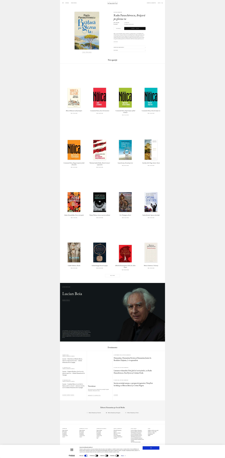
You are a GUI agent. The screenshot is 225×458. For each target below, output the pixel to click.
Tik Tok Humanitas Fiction (136, 436)
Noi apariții (64, 431)
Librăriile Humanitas (117, 430)
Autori (63, 436)
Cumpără (135, 28)
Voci (97, 438)
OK (151, 447)
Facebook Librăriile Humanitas (136, 438)
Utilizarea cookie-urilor (152, 431)
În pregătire (64, 433)
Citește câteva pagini (87, 52)
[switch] (96, 456)
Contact (115, 438)
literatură (126, 22)
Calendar (116, 395)
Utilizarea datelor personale (153, 430)
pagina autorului (66, 300)
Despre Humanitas (117, 435)
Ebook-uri (115, 434)
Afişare (122, 455)
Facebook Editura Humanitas (136, 430)
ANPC (149, 435)
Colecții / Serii (65, 435)
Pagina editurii (65, 430)
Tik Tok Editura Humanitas (136, 433)
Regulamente (150, 434)
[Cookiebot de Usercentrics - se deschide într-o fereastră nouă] (72, 456)
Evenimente (64, 434)
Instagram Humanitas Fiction (136, 435)
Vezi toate (112, 275)
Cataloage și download (118, 436)
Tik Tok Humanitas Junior (136, 442)
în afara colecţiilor (129, 24)
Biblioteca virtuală (117, 433)
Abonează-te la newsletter (94, 395)
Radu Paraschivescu (124, 15)
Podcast (115, 431)
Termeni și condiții (151, 433)
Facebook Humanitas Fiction (136, 434)
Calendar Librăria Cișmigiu (68, 395)
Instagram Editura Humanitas (136, 431)
